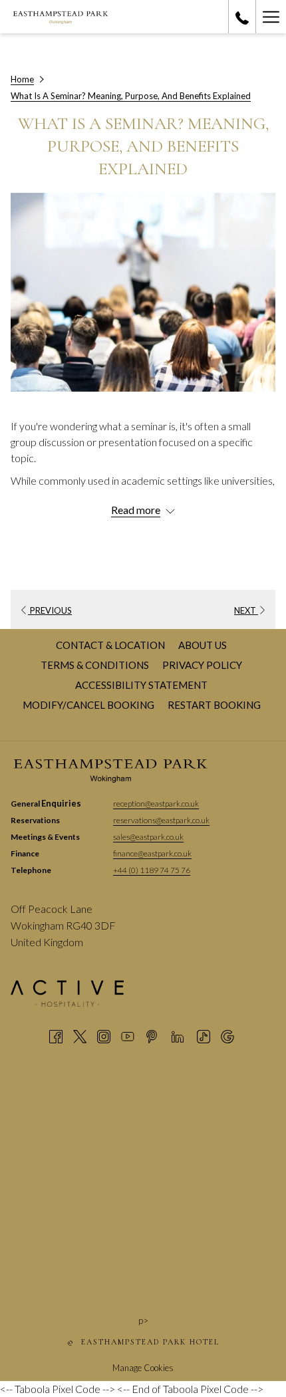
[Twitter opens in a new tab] (79, 1035)
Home (22, 79)
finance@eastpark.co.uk (152, 853)
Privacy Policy (202, 665)
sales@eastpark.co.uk (148, 837)
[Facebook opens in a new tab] (56, 1035)
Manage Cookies (143, 1367)
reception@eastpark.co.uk (156, 804)
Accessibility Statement (141, 685)
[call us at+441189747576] (242, 17)
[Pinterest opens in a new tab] (151, 1035)
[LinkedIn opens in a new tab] (177, 1035)
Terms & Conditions (95, 665)
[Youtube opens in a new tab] (127, 1035)
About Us (202, 645)
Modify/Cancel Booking (88, 705)
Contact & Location (110, 645)
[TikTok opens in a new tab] (203, 1035)
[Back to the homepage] (61, 16)
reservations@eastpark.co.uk (161, 820)
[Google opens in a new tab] (227, 1035)
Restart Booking (214, 705)
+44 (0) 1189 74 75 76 (151, 870)
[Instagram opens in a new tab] (103, 1035)
